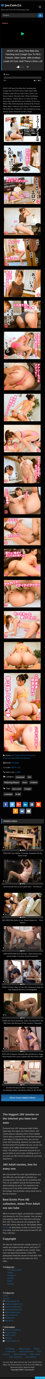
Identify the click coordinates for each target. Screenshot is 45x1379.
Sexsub (6, 1298)
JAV (29, 777)
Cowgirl (27, 789)
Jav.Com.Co (12, 5)
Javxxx (5, 1296)
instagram (11, 1275)
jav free (6, 1227)
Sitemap (8, 1338)
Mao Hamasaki (20, 1354)
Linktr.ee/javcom (11, 1315)
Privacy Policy (10, 1333)
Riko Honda (35, 1354)
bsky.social (8, 1321)
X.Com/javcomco (14, 1270)
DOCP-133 (15, 767)
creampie (8, 794)
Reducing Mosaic (11, 782)
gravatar (10, 1284)
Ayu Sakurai (31, 1357)
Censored (20, 777)
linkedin (10, 1278)
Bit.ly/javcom (9, 1318)
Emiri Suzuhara (15, 1357)
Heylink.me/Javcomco (13, 1310)
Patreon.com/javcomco (13, 1304)
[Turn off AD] (40, 1378)
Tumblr (10, 1273)
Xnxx (24, 782)
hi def (18, 794)
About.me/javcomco (12, 1312)
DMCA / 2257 (10, 1335)
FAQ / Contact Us (12, 1341)
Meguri (36, 1349)
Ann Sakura (16, 755)
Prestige (15, 763)
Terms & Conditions (13, 1330)
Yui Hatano (10, 1349)
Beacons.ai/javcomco (13, 1307)
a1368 (17, 772)
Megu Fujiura (24, 1349)
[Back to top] (41, 1362)
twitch (9, 1281)
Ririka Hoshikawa (23, 758)
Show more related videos (22, 1097)
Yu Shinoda (10, 1351)
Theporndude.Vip (12, 1301)
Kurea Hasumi (28, 755)
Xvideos (33, 782)
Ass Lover (16, 789)
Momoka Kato (8, 758)
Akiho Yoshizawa (26, 1351)
